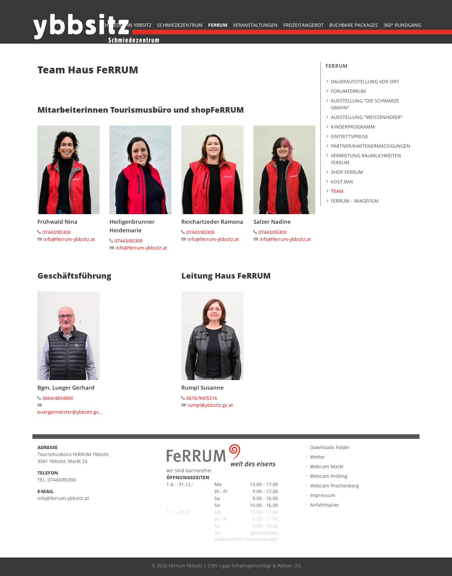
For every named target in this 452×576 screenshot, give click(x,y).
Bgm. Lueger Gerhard (66, 387)
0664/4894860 (57, 398)
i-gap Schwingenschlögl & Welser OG (260, 565)
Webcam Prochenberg (334, 485)
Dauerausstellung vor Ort (365, 81)
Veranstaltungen (255, 25)
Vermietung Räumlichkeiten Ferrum (366, 159)
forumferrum (348, 91)
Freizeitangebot (303, 25)
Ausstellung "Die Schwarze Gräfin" (365, 104)
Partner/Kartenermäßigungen (370, 146)
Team (337, 191)
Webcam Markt (326, 466)
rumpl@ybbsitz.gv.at (210, 405)
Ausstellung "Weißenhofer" (367, 117)
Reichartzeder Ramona (212, 221)
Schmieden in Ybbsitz (125, 25)
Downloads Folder (330, 447)
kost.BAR (342, 181)
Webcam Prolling (328, 476)
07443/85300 (56, 232)
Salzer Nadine (272, 221)
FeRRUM (217, 25)
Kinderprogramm (353, 127)
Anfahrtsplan (324, 505)
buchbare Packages (353, 25)
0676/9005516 (201, 398)
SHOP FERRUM (347, 172)
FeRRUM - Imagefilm (355, 201)
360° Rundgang (402, 25)
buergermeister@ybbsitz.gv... (70, 412)
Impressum (322, 495)
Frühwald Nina (57, 221)
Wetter (317, 457)
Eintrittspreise (349, 136)
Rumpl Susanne (202, 387)
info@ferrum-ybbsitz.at (69, 239)
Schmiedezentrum (180, 25)
